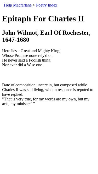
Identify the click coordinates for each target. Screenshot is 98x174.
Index (52, 5)
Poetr (41, 5)
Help (8, 5)
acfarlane (22, 5)
